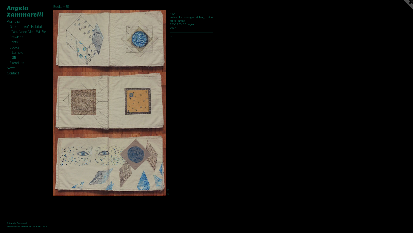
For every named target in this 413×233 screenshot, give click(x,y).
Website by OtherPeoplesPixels (27, 226)
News (11, 68)
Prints (13, 42)
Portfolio (13, 21)
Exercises (16, 63)
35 (14, 58)
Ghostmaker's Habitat (25, 27)
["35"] (109, 103)
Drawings (16, 37)
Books (14, 47)
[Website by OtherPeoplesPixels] (404, 8)
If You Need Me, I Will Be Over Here (29, 32)
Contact (13, 73)
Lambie (17, 52)
